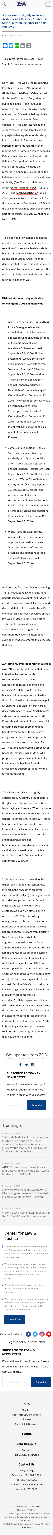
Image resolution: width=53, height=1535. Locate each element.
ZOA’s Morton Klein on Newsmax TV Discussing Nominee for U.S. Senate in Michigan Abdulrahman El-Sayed (26, 1193)
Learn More (15, 1319)
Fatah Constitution (27, 192)
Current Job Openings (26, 1424)
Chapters (26, 1419)
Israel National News (24, 187)
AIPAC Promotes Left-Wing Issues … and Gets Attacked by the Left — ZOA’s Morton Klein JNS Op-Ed (25, 1170)
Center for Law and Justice (26, 1414)
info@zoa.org (26, 1470)
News (4, 35)
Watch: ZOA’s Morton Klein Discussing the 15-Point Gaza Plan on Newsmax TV (26, 1216)
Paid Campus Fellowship (26, 1454)
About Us (26, 1410)
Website (26, 1450)
